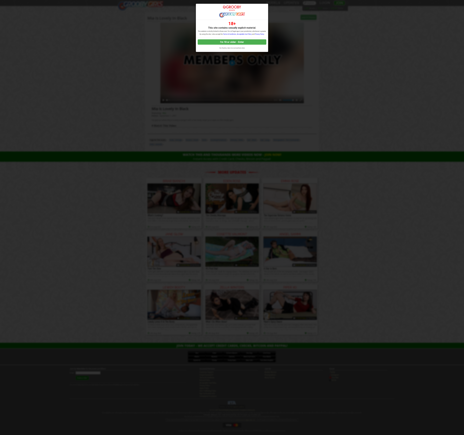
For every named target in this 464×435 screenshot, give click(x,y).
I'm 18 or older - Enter (232, 42)
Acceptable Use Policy (244, 34)
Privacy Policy (259, 34)
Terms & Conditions (229, 34)
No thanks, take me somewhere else (232, 48)
